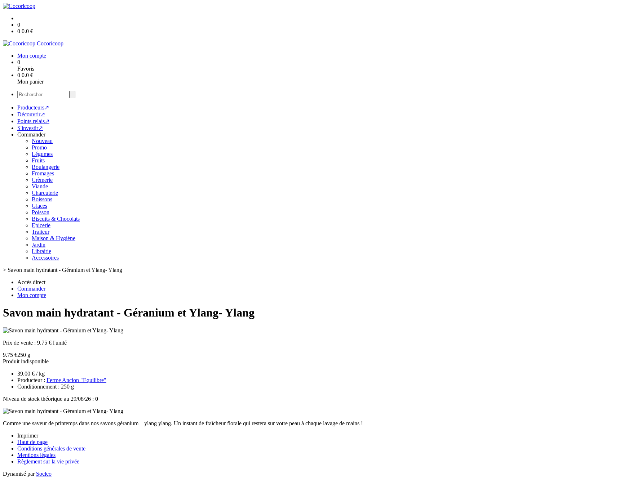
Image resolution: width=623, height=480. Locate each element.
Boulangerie (45, 167)
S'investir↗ (30, 128)
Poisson (40, 212)
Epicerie (41, 225)
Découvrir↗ (31, 114)
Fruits (38, 160)
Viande (40, 186)
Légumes (42, 154)
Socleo (44, 474)
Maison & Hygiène (53, 238)
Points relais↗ (33, 121)
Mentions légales (36, 455)
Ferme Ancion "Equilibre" (76, 380)
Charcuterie (45, 193)
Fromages (43, 173)
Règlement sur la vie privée (48, 461)
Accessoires (45, 258)
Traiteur (40, 232)
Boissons (42, 199)
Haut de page (32, 442)
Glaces (39, 206)
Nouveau (42, 141)
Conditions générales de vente (51, 448)
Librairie (41, 251)
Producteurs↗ (33, 107)
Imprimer (27, 435)
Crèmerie (42, 180)
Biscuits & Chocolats (56, 219)
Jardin (38, 245)
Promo (39, 147)
